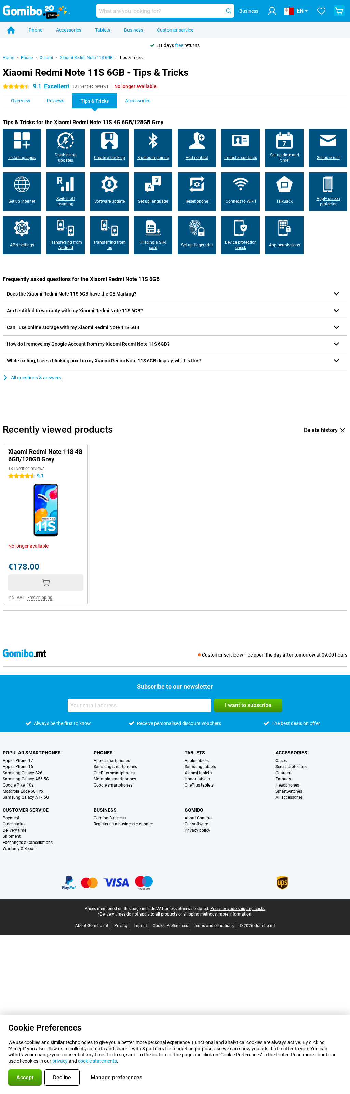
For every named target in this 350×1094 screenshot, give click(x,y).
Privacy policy (197, 830)
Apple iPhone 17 (18, 760)
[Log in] (272, 11)
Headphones (287, 785)
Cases (281, 760)
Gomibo (194, 810)
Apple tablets (197, 760)
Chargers (283, 773)
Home (8, 57)
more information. (235, 914)
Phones (103, 752)
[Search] (228, 10)
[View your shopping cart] (339, 11)
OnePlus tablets (199, 785)
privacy (60, 1061)
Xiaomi (46, 57)
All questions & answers (36, 377)
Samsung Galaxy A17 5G (26, 797)
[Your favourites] (321, 11)
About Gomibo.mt (91, 925)
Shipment (12, 836)
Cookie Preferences (170, 925)
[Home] (11, 30)
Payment (11, 818)
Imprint (140, 925)
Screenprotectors (291, 766)
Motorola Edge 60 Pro (23, 791)
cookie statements (97, 1061)
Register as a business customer (123, 824)
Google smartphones (113, 785)
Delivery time (14, 830)
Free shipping (39, 597)
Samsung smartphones (115, 766)
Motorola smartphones (115, 779)
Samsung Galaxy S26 (22, 773)
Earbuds (283, 779)
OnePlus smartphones (114, 773)
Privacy (121, 925)
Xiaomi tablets (198, 773)
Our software (196, 824)
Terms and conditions (214, 925)
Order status (14, 824)
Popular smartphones (32, 752)
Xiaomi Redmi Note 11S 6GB (86, 57)
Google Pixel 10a (18, 785)
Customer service (175, 30)
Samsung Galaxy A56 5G (26, 779)
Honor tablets (197, 779)
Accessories (68, 30)
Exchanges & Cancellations (28, 842)
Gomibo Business (110, 818)
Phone (35, 30)
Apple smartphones (112, 760)
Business (133, 30)
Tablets (102, 30)
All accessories (289, 797)
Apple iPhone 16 (18, 766)
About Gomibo (198, 818)
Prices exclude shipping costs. (238, 908)
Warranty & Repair (19, 848)
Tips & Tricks (131, 57)
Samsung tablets (200, 766)
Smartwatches (288, 791)
